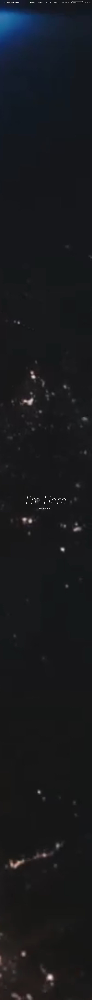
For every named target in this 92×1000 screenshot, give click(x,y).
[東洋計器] (11, 2)
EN (89, 2)
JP (85, 2)
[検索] (81, 3)
